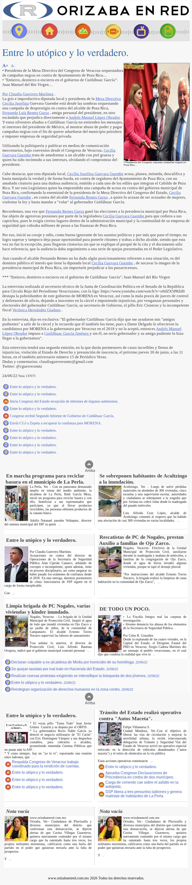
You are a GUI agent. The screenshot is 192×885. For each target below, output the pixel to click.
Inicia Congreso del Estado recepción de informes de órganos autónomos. (64, 401)
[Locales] (48, 30)
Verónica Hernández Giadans (36, 310)
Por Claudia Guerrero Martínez (28, 94)
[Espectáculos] (139, 30)
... (59, 524)
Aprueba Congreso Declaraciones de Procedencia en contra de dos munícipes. (139, 775)
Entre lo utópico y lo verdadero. (33, 387)
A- (13, 66)
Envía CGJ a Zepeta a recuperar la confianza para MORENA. (56, 423)
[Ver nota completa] (16, 520)
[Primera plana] (17, 30)
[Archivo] (172, 30)
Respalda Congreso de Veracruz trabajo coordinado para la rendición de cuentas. (46, 764)
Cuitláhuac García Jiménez (67, 333)
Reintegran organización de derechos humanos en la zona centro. (72, 689)
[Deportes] (109, 30)
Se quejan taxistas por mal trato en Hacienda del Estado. (64, 669)
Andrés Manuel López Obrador (94, 117)
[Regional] (78, 30)
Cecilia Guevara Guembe (124, 216)
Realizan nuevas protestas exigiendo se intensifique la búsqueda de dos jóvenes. (85, 676)
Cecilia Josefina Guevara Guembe (95, 174)
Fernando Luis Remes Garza (25, 113)
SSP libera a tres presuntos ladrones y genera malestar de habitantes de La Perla (143, 794)
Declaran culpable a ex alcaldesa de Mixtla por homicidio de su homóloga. (79, 662)
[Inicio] (96, 19)
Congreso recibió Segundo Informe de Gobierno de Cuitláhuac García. (62, 416)
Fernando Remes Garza (88, 197)
